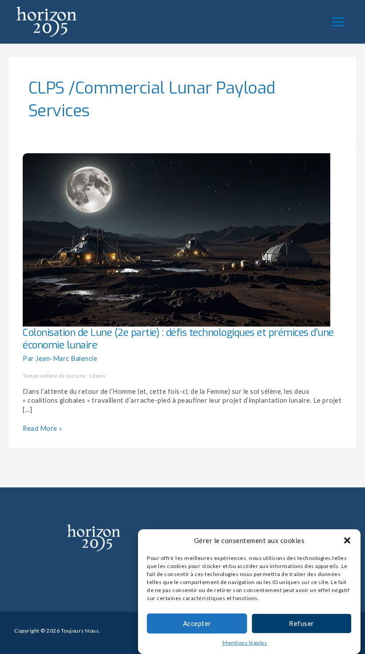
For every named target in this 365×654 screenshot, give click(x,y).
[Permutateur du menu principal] (338, 21)
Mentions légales (245, 642)
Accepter (197, 623)
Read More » (42, 428)
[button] (347, 540)
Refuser (301, 623)
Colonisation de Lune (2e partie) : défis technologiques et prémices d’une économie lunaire (178, 339)
